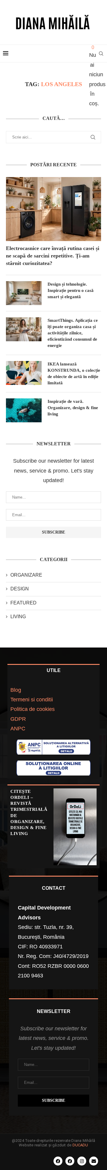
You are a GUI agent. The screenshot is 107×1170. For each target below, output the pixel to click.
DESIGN (19, 588)
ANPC (17, 729)
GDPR (18, 719)
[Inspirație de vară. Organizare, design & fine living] (24, 410)
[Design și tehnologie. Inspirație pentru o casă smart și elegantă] (24, 293)
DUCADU (80, 1145)
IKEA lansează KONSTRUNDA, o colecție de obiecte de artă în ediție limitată (74, 373)
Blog (15, 690)
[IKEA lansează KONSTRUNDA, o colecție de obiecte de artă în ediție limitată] (24, 373)
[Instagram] (81, 1161)
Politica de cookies (32, 709)
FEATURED (23, 602)
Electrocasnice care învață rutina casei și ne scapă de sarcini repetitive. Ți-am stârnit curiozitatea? (52, 255)
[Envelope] (93, 1161)
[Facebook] (58, 1161)
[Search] (101, 53)
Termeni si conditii (31, 700)
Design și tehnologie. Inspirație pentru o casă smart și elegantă (71, 290)
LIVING (18, 616)
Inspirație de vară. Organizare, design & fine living (73, 407)
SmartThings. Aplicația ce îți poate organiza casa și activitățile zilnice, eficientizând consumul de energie (73, 333)
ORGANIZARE (26, 575)
